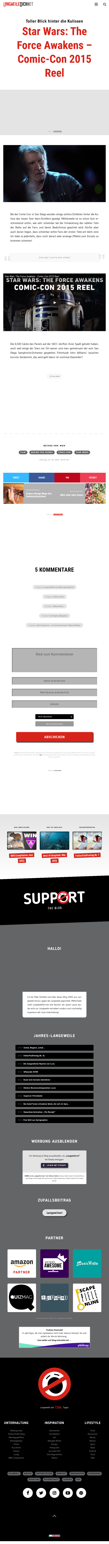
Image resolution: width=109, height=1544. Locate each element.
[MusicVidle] (87, 1263)
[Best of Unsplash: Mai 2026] (54, 848)
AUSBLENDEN (57, 131)
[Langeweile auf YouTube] (67, 1492)
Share (41, 477)
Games (16, 1451)
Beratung (34, 1479)
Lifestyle (93, 1423)
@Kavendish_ (58, 606)
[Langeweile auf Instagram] (54, 1492)
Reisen (93, 1440)
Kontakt (61, 1473)
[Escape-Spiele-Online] (87, 1297)
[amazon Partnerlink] (22, 1263)
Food (92, 1430)
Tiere (92, 1454)
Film (23, 452)
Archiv (28, 1473)
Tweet (16, 477)
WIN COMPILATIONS (21, 827)
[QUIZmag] (22, 1297)
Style (92, 1447)
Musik (92, 1437)
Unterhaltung (16, 1423)
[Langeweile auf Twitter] (41, 1492)
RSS (78, 1479)
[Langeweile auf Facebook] (27, 1492)
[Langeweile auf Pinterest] (81, 1492)
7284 (58, 1407)
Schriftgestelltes (54, 1454)
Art (54, 1437)
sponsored (94, 1473)
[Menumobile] (96, 4)
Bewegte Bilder (54, 1440)
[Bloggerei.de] (54, 1535)
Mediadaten (77, 1473)
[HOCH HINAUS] (54, 1515)
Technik (92, 1451)
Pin (67, 477)
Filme (16, 1444)
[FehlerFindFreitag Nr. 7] (87, 845)
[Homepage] (20, 4)
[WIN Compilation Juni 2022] (22, 848)
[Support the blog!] (54, 900)
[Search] (104, 4)
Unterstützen (44, 1473)
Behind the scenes (42, 452)
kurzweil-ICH (54, 1451)
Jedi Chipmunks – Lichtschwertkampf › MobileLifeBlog (58, 625)
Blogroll (14, 1473)
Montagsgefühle (16, 1437)
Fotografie (54, 1447)
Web (93, 1457)
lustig (16, 1454)
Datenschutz (51, 1479)
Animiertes (54, 1430)
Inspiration (54, 1423)
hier (41, 755)
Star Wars (82, 452)
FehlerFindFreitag (16, 1434)
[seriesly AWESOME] (54, 1263)
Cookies (67, 1479)
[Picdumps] (54, 1297)
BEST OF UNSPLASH (54, 827)
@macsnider (59, 597)
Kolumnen (93, 1434)
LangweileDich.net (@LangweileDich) (59, 587)
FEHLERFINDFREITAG (87, 827)
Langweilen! (54, 1212)
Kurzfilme (16, 1447)
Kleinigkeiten (16, 1440)
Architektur (54, 1434)
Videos (54, 1457)
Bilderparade (16, 1430)
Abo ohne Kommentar (54, 724)
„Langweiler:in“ (73, 1155)
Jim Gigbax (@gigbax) (58, 616)
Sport (92, 1444)
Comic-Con (64, 452)
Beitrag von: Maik (54, 446)
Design (54, 1444)
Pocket (93, 477)
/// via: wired (54, 376)
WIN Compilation (16, 1457)
